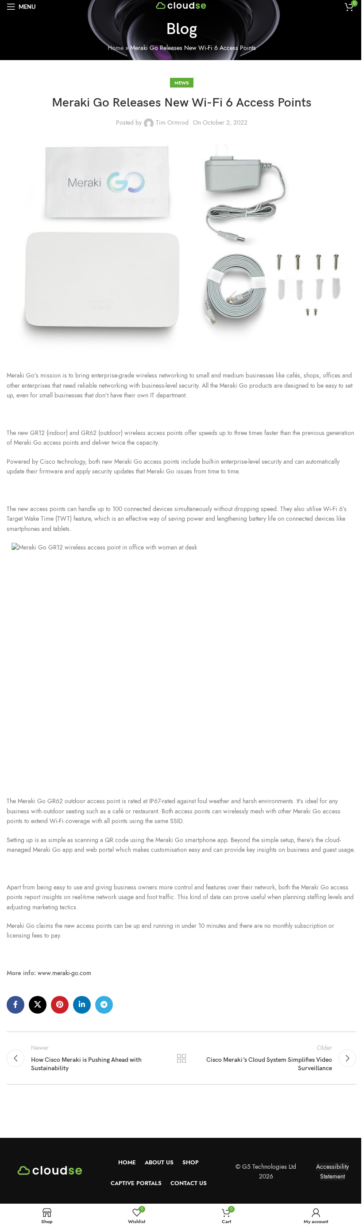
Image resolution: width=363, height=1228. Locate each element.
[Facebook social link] (15, 1005)
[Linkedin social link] (82, 1005)
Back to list (181, 1058)
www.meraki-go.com (64, 973)
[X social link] (37, 1005)
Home (116, 48)
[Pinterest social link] (60, 1005)
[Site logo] (181, 6)
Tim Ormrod (172, 122)
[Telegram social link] (104, 1005)
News (181, 82)
